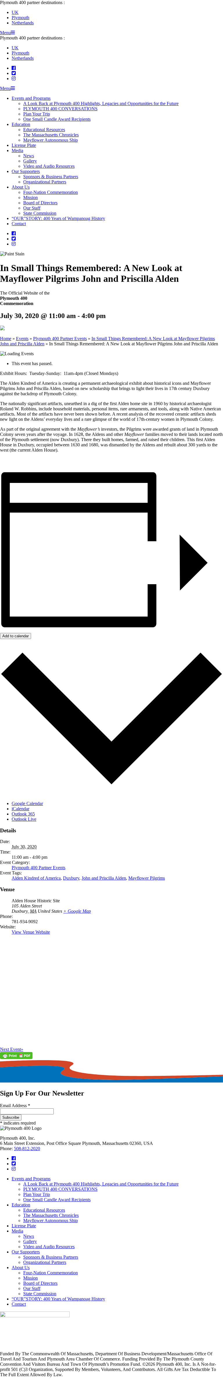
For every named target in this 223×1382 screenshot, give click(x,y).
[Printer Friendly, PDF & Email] (16, 1057)
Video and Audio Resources (49, 166)
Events (22, 338)
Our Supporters (26, 171)
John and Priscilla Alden (104, 878)
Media (17, 150)
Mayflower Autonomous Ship (50, 140)
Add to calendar (15, 636)
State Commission (39, 213)
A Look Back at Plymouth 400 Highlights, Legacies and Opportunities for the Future (101, 103)
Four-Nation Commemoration (50, 192)
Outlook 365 (23, 813)
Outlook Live (24, 819)
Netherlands (23, 22)
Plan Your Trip (36, 113)
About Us (21, 187)
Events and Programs (31, 98)
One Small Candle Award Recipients (57, 119)
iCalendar (20, 808)
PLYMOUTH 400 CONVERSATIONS (60, 108)
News (28, 155)
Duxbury (71, 878)
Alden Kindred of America (36, 878)
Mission (30, 197)
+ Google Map (77, 911)
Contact (19, 223)
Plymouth (20, 17)
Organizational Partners (44, 181)
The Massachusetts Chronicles (51, 134)
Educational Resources (44, 129)
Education (21, 124)
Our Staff (31, 207)
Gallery (30, 160)
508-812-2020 (27, 1148)
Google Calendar (27, 803)
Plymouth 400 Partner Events (60, 338)
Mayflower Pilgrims (146, 878)
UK (15, 12)
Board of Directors (40, 202)
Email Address (15, 1105)
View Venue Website (31, 932)
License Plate (24, 145)
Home (5, 338)
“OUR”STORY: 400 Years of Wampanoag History (58, 218)
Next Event (11, 1049)
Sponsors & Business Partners (50, 176)
